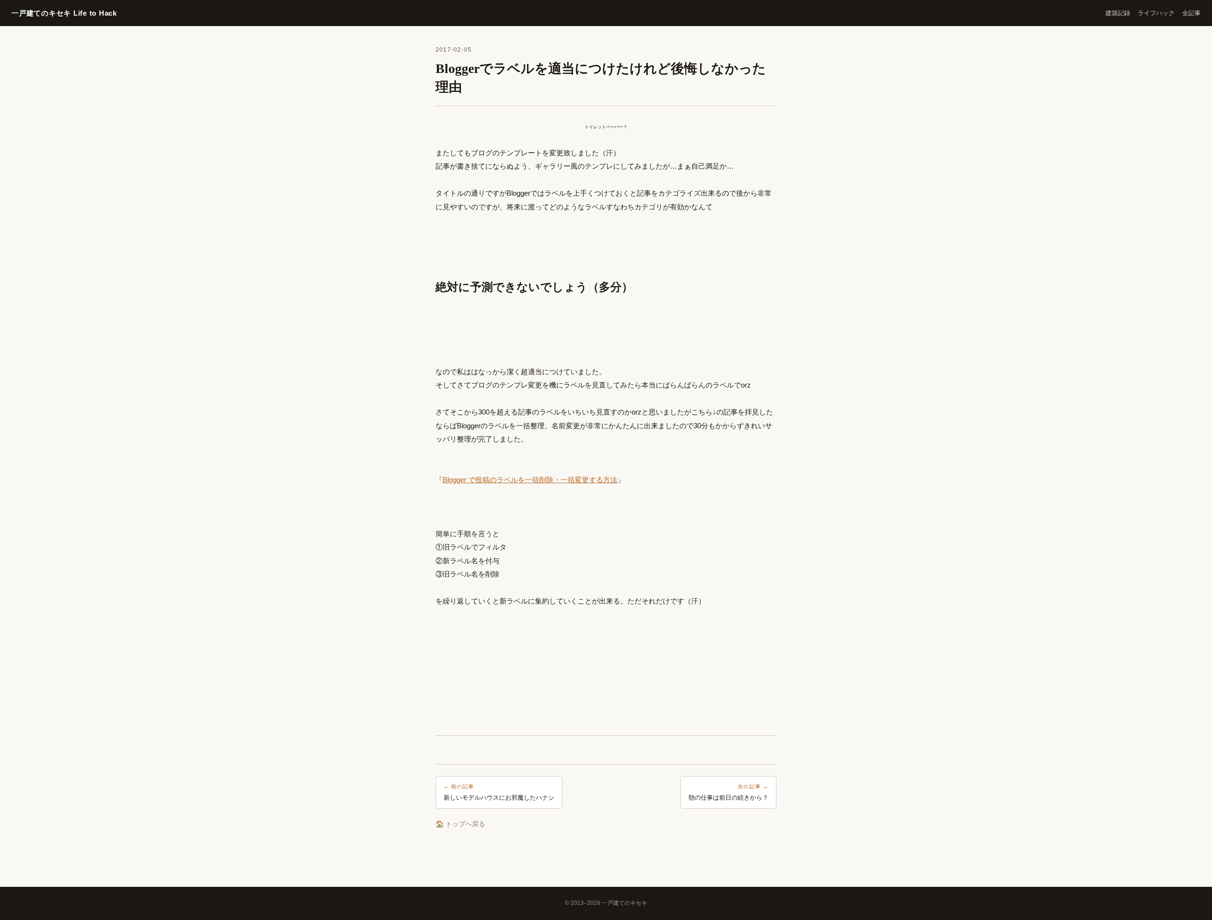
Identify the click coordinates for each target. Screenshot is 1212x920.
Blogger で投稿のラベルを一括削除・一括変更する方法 (530, 480)
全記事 (1191, 13)
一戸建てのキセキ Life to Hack (64, 13)
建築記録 (1117, 13)
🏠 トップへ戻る (460, 824)
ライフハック (1156, 13)
